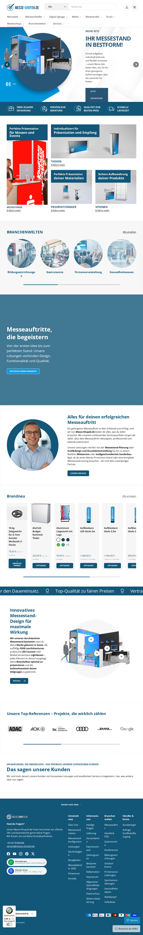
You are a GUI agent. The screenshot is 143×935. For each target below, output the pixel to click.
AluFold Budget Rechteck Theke (38, 533)
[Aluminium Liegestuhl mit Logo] (65, 513)
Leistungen (74, 846)
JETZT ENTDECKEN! (97, 95)
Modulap (35, 872)
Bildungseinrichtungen (21, 274)
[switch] (9, 924)
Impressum (92, 876)
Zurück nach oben (70, 804)
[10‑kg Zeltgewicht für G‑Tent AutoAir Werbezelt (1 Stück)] (17, 513)
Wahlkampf (110, 897)
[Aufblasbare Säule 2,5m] (112, 513)
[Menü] (14, 907)
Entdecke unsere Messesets (23, 371)
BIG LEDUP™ (18, 872)
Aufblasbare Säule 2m (134, 529)
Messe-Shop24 (18, 922)
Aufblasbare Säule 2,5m (111, 529)
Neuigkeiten (74, 860)
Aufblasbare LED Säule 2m (87, 529)
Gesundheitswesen (122, 272)
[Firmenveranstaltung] (88, 253)
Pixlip (40, 872)
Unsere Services (78, 473)
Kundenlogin (129, 824)
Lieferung (91, 833)
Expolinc (25, 872)
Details (16, 681)
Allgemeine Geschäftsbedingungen (92, 885)
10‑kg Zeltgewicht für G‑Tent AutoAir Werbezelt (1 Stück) (15, 536)
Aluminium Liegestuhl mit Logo (64, 531)
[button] (135, 7)
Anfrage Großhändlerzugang (129, 833)
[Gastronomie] (54, 253)
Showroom (74, 873)
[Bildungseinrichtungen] (21, 253)
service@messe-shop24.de (21, 846)
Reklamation (92, 871)
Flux (30, 872)
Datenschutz (93, 893)
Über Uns (73, 824)
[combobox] (80, 6)
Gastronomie (54, 272)
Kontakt (72, 878)
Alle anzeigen (129, 496)
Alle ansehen (129, 232)
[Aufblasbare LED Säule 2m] (88, 513)
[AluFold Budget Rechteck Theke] (41, 513)
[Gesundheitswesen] (121, 253)
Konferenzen (111, 850)
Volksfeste (109, 902)
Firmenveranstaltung (88, 272)
